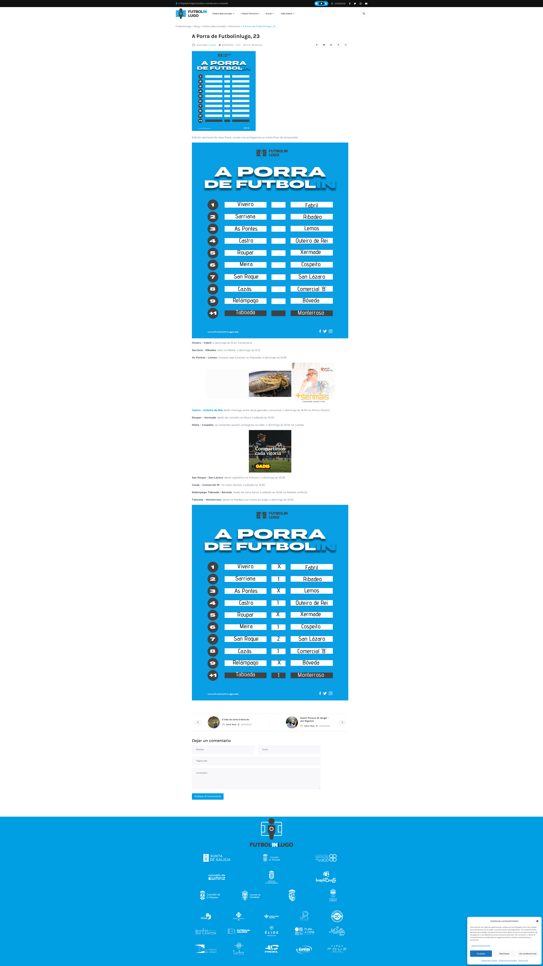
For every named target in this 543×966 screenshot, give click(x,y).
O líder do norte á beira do (235, 719)
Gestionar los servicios (480, 945)
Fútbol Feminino (250, 13)
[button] (537, 921)
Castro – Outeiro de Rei (207, 410)
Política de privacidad (508, 960)
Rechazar (504, 953)
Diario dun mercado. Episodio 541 (194, 3)
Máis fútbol (286, 13)
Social (269, 13)
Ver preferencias (527, 953)
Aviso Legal (523, 960)
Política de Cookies (489, 960)
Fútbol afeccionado (222, 13)
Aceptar (481, 953)
